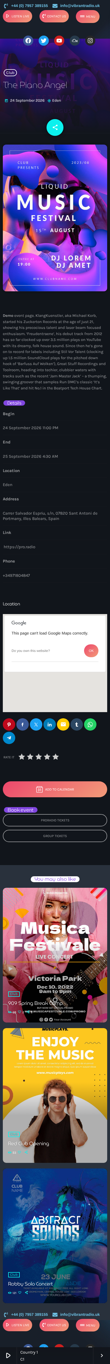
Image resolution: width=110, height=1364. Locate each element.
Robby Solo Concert (30, 1284)
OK (91, 651)
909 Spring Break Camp (35, 1003)
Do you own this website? (31, 651)
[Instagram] (90, 41)
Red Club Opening (28, 1143)
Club (10, 72)
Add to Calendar (59, 789)
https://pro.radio (19, 546)
